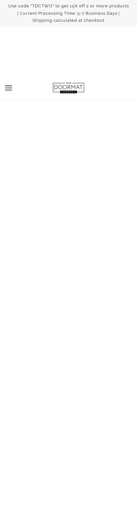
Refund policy (68, 416)
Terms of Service (68, 406)
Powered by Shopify (69, 508)
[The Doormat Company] (68, 87)
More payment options (68, 178)
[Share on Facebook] (51, 317)
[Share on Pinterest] (85, 317)
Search (68, 396)
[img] (54, 362)
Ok (105, 469)
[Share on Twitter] (68, 317)
